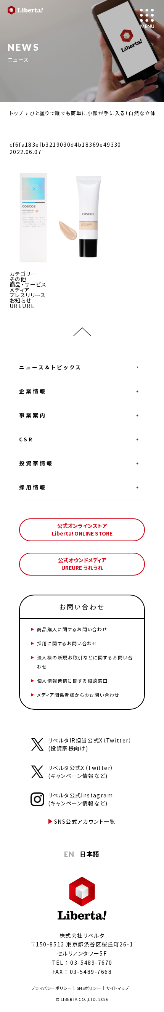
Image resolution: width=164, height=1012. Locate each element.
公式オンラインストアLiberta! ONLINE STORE (82, 529)
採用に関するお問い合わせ (67, 643)
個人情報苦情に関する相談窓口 (72, 680)
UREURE (22, 306)
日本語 (90, 853)
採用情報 (33, 487)
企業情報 (33, 391)
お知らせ (21, 300)
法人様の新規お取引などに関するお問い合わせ (85, 662)
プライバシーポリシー (51, 988)
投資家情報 (36, 463)
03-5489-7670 (91, 962)
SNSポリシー (89, 988)
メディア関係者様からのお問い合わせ (78, 694)
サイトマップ (117, 988)
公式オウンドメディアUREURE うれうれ (82, 563)
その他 (18, 279)
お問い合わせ (82, 606)
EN (69, 854)
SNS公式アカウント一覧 (85, 821)
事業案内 (33, 415)
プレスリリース (28, 295)
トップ (16, 113)
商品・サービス (28, 284)
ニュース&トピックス (50, 367)
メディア (20, 289)
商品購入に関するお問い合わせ (72, 629)
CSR (26, 439)
